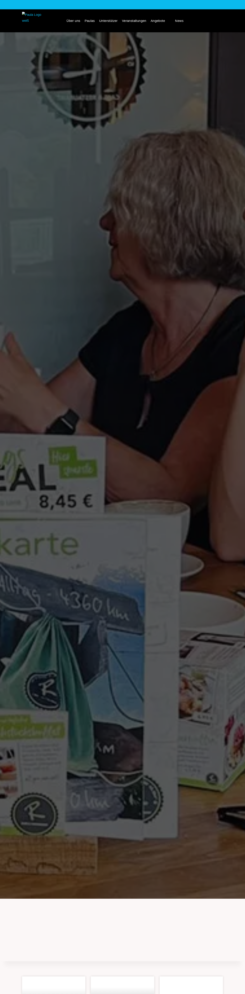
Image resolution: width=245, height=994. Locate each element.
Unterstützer (108, 21)
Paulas (90, 21)
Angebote (158, 21)
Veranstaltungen (134, 21)
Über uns (73, 21)
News (179, 21)
